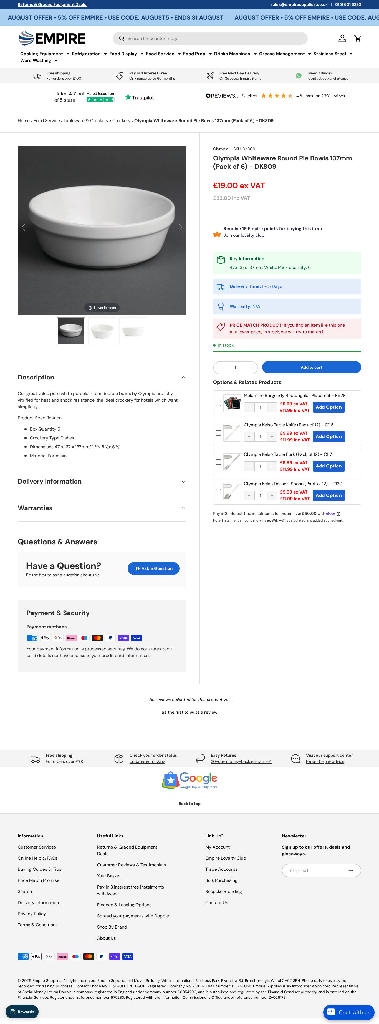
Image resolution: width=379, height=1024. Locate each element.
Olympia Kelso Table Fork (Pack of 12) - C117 (288, 454)
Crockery (121, 121)
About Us (106, 938)
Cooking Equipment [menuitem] (41, 54)
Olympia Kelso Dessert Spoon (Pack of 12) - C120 (293, 484)
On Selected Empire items (240, 78)
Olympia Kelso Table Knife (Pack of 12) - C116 (288, 425)
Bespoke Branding (223, 891)
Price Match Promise (38, 880)
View (232, 407)
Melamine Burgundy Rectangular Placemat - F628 (295, 395)
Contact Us (216, 902)
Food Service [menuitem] (160, 54)
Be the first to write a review (189, 712)
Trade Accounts (221, 869)
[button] (189, 711)
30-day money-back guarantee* (241, 761)
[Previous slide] (23, 227)
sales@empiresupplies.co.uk (299, 4)
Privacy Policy (32, 914)
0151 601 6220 (348, 4)
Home (24, 121)
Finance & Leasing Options (124, 905)
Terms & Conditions (38, 925)
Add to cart (311, 367)
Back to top (190, 803)
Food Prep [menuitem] (194, 54)
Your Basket (109, 876)
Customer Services (37, 847)
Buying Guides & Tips (39, 869)
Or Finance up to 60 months (152, 78)
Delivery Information (38, 902)
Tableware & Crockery (86, 121)
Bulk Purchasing (221, 880)
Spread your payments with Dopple (133, 916)
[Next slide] (180, 227)
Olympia (220, 148)
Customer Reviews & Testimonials (131, 865)
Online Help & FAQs (37, 858)
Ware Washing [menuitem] (35, 60)
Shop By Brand (112, 927)
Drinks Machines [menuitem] (232, 54)
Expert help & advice (325, 761)
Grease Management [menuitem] (282, 54)
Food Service (47, 121)
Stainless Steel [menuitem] (330, 54)
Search (25, 891)
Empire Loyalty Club (225, 858)
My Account (217, 847)
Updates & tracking (147, 761)
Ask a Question (156, 568)
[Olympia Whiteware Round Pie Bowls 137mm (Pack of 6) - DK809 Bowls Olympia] (71, 331)
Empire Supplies (46, 980)
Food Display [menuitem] (123, 54)
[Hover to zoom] (102, 230)
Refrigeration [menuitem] (86, 54)
